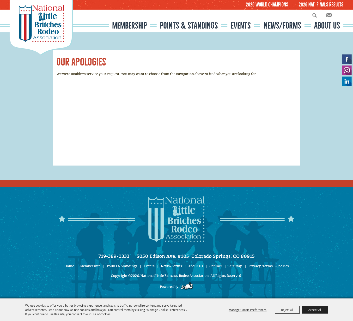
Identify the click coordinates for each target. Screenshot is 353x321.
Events (241, 25)
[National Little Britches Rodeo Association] (41, 27)
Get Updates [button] (329, 15)
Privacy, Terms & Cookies (269, 266)
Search (314, 15)
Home (69, 266)
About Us (327, 25)
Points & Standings (189, 25)
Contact (215, 266)
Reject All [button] (287, 310)
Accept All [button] (315, 310)
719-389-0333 (113, 256)
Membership (129, 25)
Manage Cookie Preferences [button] (248, 310)
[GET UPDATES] (329, 15)
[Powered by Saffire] (187, 287)
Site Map (235, 266)
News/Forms (282, 25)
